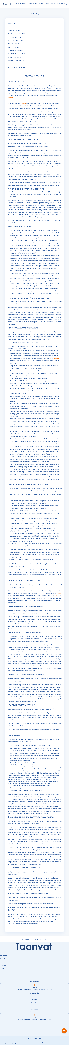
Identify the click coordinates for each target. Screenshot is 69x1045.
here (59, 593)
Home (17, 3)
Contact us (48, 4)
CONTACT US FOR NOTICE (16, 64)
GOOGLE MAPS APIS (14, 37)
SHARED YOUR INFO (14, 30)
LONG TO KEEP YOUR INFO (16, 40)
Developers (28, 3)
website (23, 103)
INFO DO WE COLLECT (15, 24)
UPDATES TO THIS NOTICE (16, 61)
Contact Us (3, 962)
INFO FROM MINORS (14, 47)
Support (10, 98)
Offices (2, 968)
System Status (4, 978)
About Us (2, 959)
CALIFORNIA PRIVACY (15, 57)
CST (1, 971)
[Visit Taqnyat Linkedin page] (15, 1043)
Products (34, 3)
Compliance (54, 3)
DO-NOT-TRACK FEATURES (17, 54)
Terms (44, 1043)
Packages (22, 3)
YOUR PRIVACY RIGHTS (15, 50)
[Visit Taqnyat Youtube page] (12, 1043)
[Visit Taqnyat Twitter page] (6, 1043)
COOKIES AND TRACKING (16, 34)
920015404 (34, 999)
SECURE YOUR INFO (14, 44)
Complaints (62, 3)
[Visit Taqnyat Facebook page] (9, 1043)
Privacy (39, 1043)
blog (1, 975)
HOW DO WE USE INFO (15, 27)
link (57, 596)
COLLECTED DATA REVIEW (16, 67)
